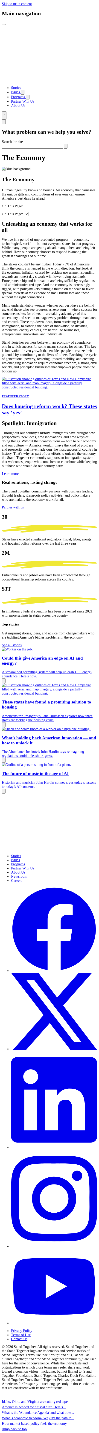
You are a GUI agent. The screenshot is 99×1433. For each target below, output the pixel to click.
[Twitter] (54, 1049)
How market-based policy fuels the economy (34, 1423)
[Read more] (4, 680)
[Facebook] (54, 971)
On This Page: (12, 206)
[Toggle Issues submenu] (22, 92)
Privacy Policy (21, 1331)
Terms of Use (21, 1335)
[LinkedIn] (54, 1148)
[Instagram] (54, 1246)
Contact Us (19, 1339)
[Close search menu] (4, 122)
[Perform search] (65, 146)
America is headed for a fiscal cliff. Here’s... (34, 1407)
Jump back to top (14, 1429)
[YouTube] (54, 1323)
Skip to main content (17, 4)
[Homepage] (49, 80)
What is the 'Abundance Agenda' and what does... (38, 1412)
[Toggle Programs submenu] (27, 97)
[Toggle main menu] (4, 24)
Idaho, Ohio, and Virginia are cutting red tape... (36, 1402)
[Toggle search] (4, 115)
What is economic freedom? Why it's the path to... (38, 1418)
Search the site (12, 142)
